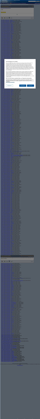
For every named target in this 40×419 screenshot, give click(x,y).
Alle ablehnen (23, 85)
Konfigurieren (9, 85)
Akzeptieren (30, 85)
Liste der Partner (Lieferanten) (10, 82)
